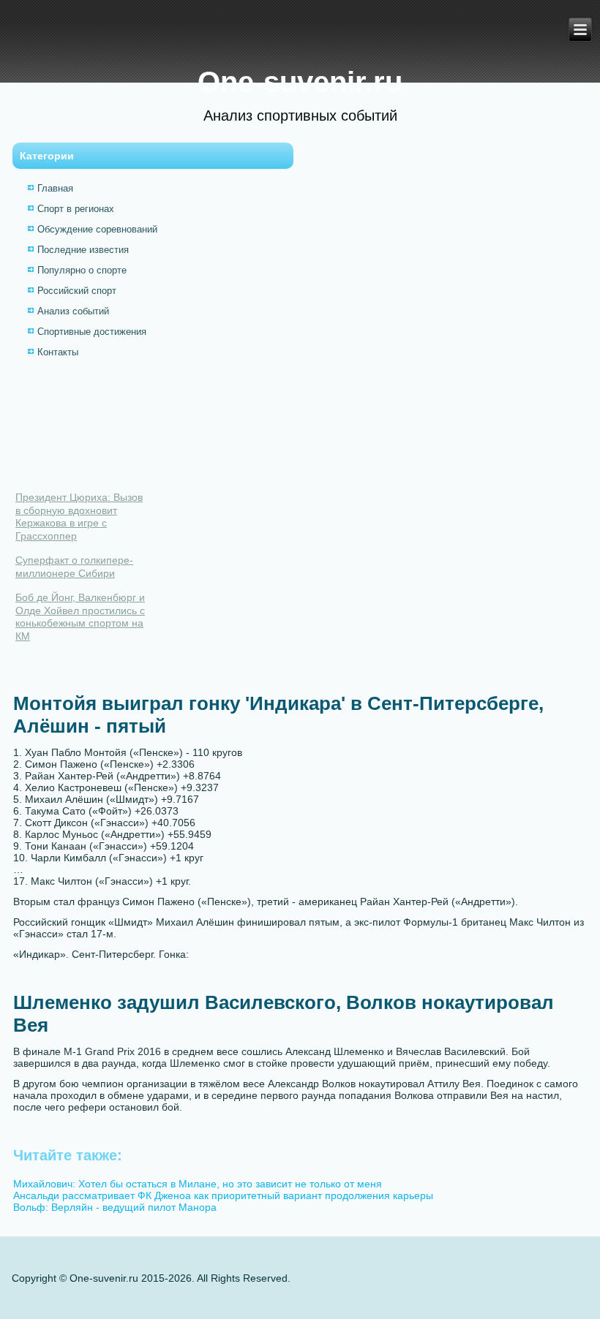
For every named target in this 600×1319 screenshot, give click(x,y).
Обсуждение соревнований (97, 229)
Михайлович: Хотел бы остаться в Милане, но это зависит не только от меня (197, 1184)
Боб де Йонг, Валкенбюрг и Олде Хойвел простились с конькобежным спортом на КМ (80, 617)
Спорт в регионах (75, 208)
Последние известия (83, 249)
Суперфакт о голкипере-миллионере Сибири (74, 566)
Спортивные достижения (91, 331)
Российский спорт (76, 290)
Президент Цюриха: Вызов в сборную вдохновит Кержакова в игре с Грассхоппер (79, 516)
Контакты (57, 352)
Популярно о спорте (82, 270)
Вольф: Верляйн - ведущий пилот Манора (115, 1207)
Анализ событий (73, 311)
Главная (55, 188)
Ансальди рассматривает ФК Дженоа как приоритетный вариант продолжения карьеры (223, 1195)
